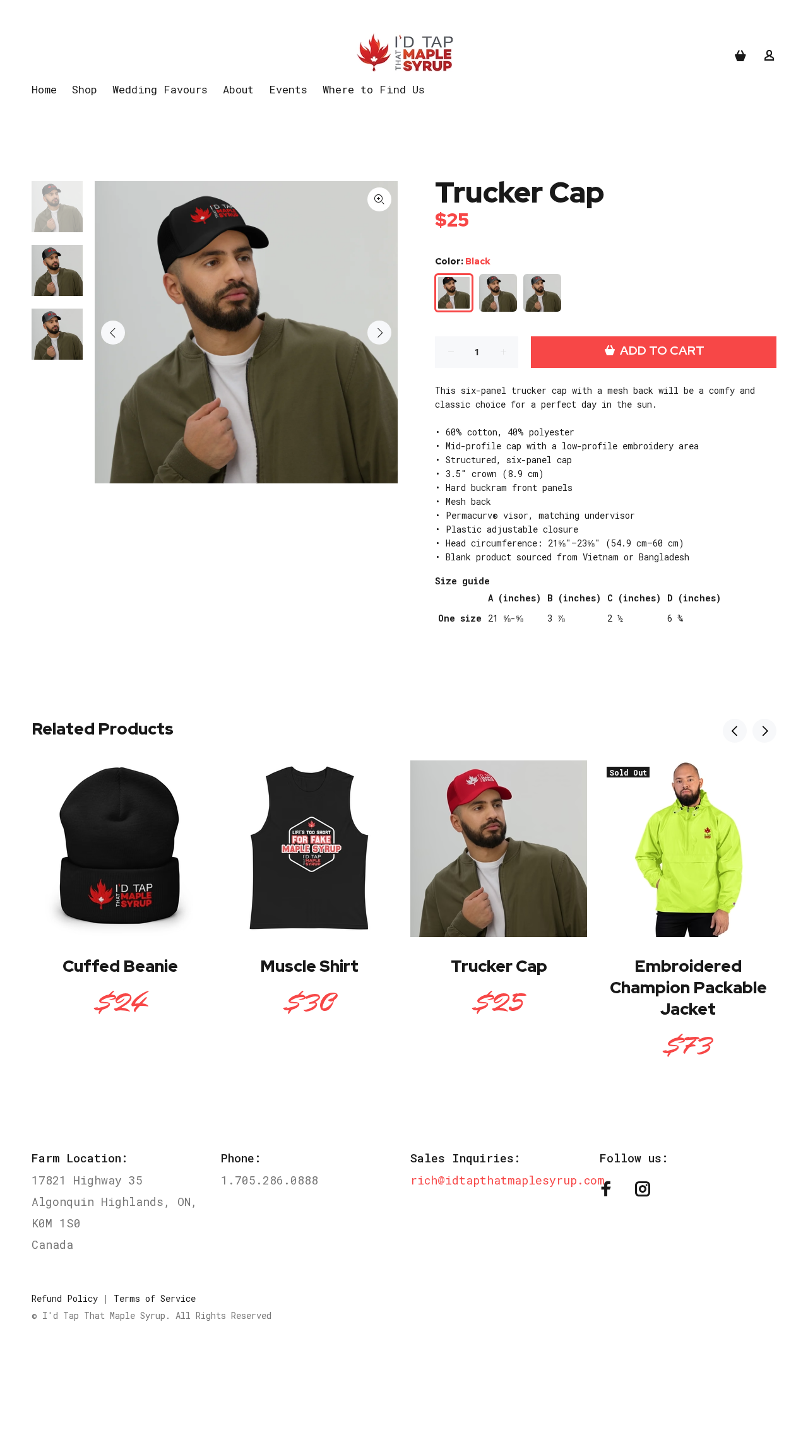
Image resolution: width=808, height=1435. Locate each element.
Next (379, 333)
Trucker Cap (499, 966)
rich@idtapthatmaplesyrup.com (507, 1180)
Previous (113, 333)
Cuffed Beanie (120, 966)
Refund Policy (65, 1298)
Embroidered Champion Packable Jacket (688, 987)
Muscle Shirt (309, 966)
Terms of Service (155, 1298)
